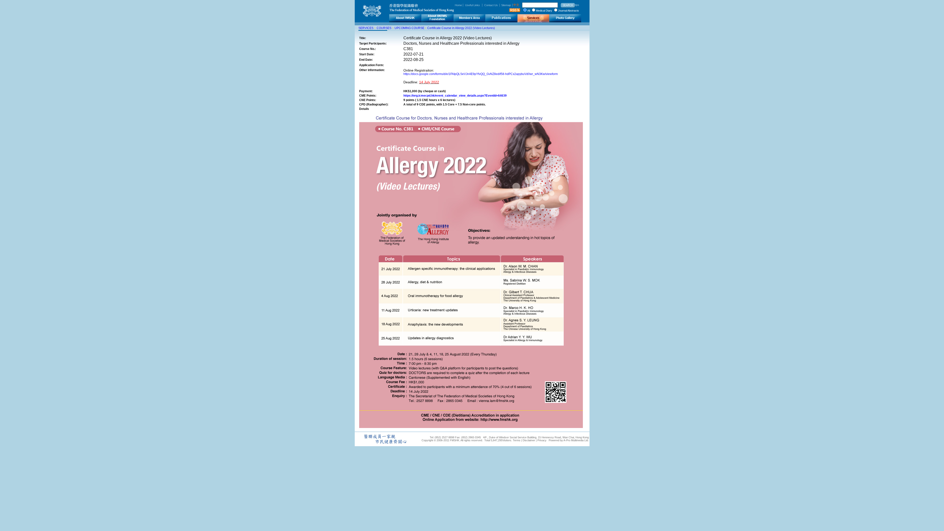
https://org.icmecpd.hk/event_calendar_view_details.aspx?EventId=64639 (455, 95)
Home (458, 5)
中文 (516, 5)
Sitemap (506, 5)
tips (577, 4)
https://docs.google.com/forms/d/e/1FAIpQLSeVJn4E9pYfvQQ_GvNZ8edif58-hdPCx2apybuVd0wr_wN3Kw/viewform (480, 74)
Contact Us (491, 5)
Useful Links (472, 5)
